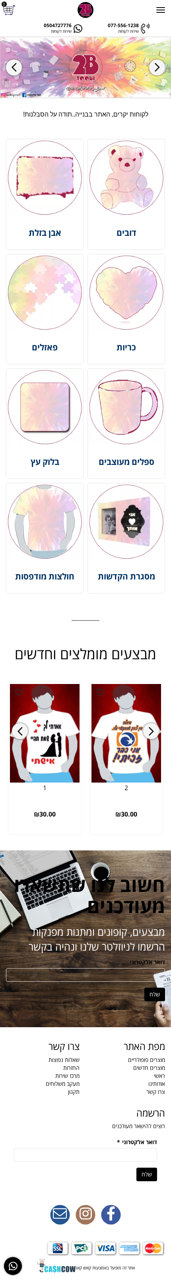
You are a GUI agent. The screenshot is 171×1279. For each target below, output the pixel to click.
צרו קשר (155, 1091)
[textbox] (85, 114)
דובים (126, 232)
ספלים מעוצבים (126, 461)
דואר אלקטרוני (147, 962)
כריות (126, 347)
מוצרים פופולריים (146, 1060)
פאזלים (45, 347)
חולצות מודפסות (44, 576)
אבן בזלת (45, 232)
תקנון (74, 1091)
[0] (10, 10)
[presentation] (14, 67)
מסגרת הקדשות (126, 576)
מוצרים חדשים (149, 1067)
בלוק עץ (45, 461)
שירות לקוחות (128, 31)
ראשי (159, 1075)
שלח (155, 994)
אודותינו (156, 1083)
